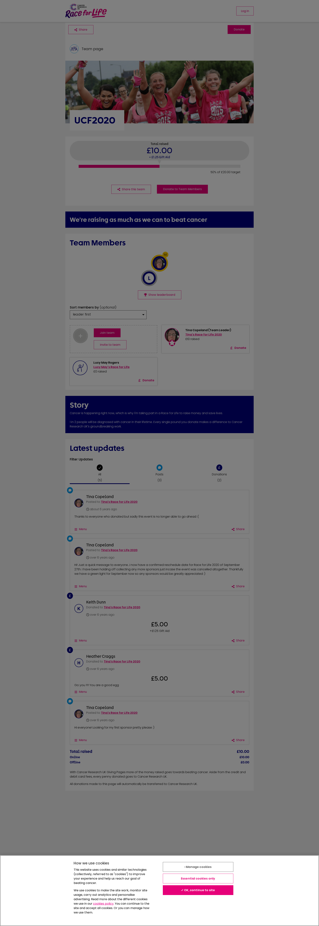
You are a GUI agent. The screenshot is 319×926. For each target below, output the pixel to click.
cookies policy (103, 903)
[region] (159, 890)
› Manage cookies (198, 867)
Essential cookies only (198, 878)
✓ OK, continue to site (198, 890)
